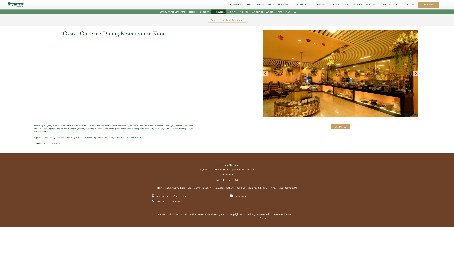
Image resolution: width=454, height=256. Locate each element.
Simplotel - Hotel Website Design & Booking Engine (196, 214)
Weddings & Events (338, 5)
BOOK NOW (428, 5)
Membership (284, 5)
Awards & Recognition (364, 5)
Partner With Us (388, 5)
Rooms (193, 12)
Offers (249, 5)
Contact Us (319, 5)
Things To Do (283, 12)
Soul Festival (301, 5)
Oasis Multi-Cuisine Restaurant (227, 20)
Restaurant (219, 12)
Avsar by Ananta (265, 5)
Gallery (232, 12)
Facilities (243, 12)
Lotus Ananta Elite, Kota (173, 12)
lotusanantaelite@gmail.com (171, 196)
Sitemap (161, 214)
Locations (233, 5)
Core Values (408, 5)
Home (160, 188)
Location (204, 12)
